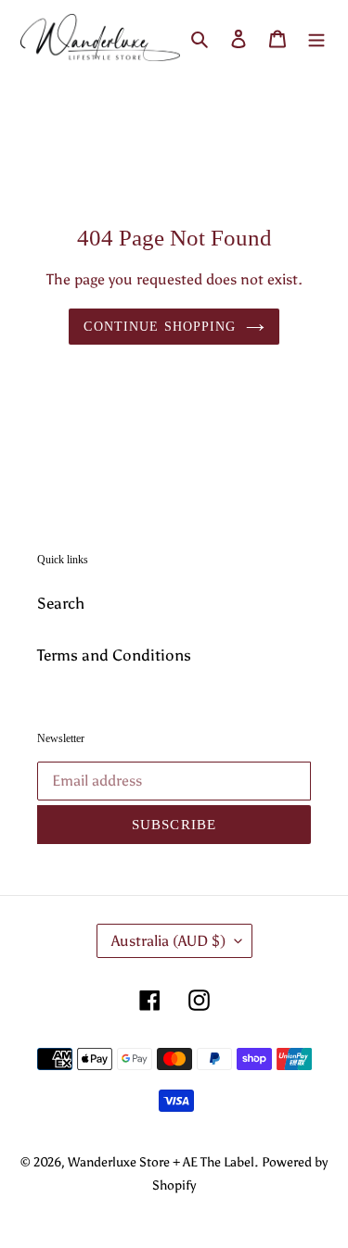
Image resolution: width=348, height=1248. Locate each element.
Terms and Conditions (114, 655)
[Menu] (316, 38)
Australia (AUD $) (168, 941)
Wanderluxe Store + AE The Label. (163, 1162)
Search (60, 603)
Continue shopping (160, 326)
